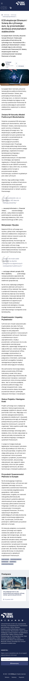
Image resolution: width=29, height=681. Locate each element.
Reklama (7, 677)
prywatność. (13, 561)
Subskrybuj (15, 663)
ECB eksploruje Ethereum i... (10, 16)
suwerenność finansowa (7, 564)
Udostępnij (21, 66)
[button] (10, 8)
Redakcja (14, 677)
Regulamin (21, 677)
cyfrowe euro (5, 561)
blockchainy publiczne (16, 559)
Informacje (7, 14)
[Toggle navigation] (1, 3)
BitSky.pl (13, 674)
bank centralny (5, 559)
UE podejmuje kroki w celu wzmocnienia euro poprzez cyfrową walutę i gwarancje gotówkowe (13, 593)
